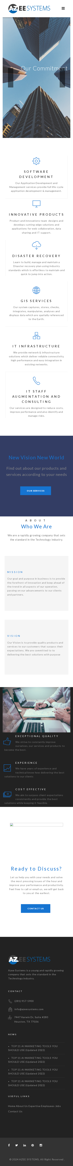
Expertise (35, 1106)
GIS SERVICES (36, 301)
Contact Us (15, 1111)
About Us (22, 1106)
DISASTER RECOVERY (36, 256)
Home (11, 1106)
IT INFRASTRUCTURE (36, 346)
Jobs (58, 1106)
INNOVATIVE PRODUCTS (36, 214)
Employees (48, 1106)
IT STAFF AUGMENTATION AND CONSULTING (36, 396)
